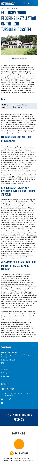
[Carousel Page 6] (25, 58)
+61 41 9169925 (7, 389)
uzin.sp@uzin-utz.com (12, 399)
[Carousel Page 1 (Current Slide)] (12, 58)
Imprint (5, 370)
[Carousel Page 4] (20, 58)
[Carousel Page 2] (15, 58)
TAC (4, 366)
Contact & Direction (9, 360)
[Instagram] (2, 403)
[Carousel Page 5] (23, 58)
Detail (8, 8)
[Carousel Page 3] (18, 58)
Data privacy (7, 373)
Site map (6, 376)
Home (3, 8)
